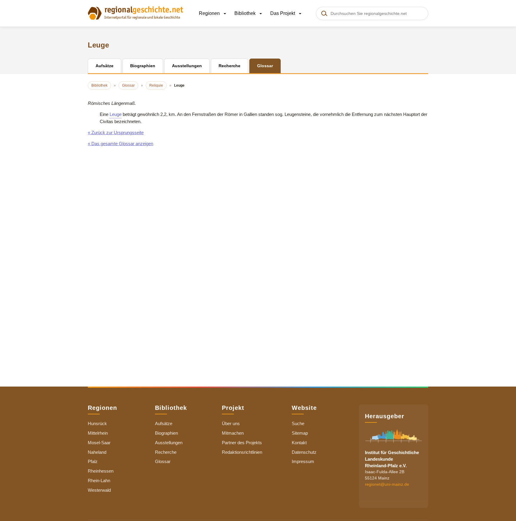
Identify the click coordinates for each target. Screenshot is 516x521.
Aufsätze (163, 423)
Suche (298, 423)
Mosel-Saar (99, 442)
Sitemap (300, 433)
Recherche (165, 452)
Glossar (163, 461)
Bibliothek (245, 13)
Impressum (303, 461)
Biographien (166, 433)
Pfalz (93, 461)
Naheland (97, 452)
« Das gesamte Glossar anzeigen (120, 143)
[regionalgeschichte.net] (135, 12)
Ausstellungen (168, 442)
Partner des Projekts (242, 442)
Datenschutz (304, 452)
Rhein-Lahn (99, 480)
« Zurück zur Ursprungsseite (116, 132)
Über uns (231, 423)
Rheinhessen (100, 471)
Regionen (210, 13)
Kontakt (299, 442)
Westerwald (99, 490)
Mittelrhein (98, 433)
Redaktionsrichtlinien (242, 452)
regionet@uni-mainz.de (387, 484)
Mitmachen (233, 433)
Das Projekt (283, 13)
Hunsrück (97, 423)
